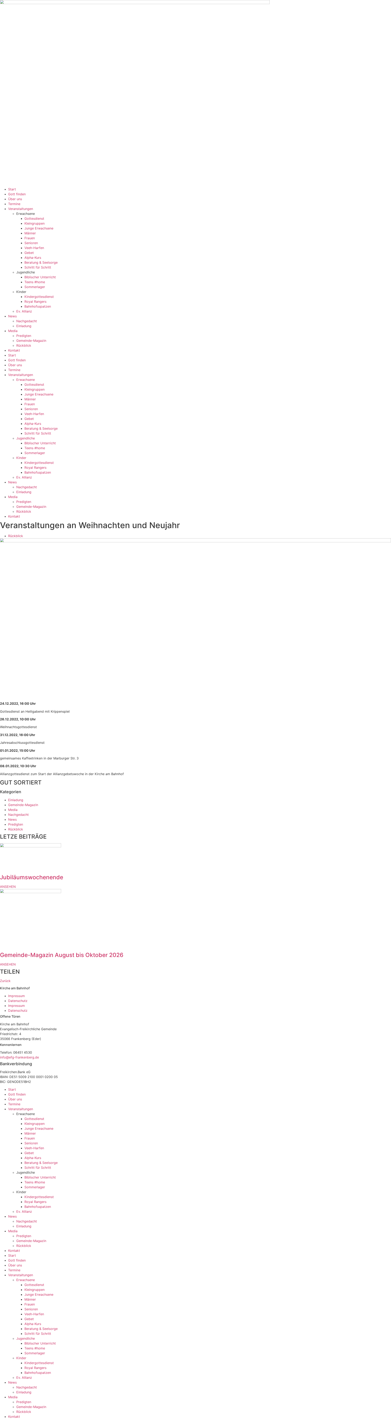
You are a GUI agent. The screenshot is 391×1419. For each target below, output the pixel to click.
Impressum (16, 996)
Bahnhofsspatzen (37, 306)
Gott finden (17, 194)
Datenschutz (17, 1001)
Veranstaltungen (20, 209)
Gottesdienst (34, 218)
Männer (30, 233)
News (12, 316)
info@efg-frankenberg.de (19, 1057)
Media (13, 331)
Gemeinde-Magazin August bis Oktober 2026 (61, 954)
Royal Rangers (35, 301)
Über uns (15, 199)
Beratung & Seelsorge (41, 262)
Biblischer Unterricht (40, 277)
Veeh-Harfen (34, 248)
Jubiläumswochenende (31, 877)
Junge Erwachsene (38, 228)
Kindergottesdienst (39, 297)
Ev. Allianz (24, 311)
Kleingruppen (34, 223)
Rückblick (23, 345)
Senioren (31, 243)
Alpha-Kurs (32, 258)
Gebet (29, 253)
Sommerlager (34, 287)
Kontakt (14, 350)
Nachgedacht (26, 321)
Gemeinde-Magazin (31, 341)
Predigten (23, 336)
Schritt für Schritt (37, 267)
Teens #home (34, 282)
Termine (14, 204)
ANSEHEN (8, 887)
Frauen (29, 238)
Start (12, 189)
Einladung (23, 326)
